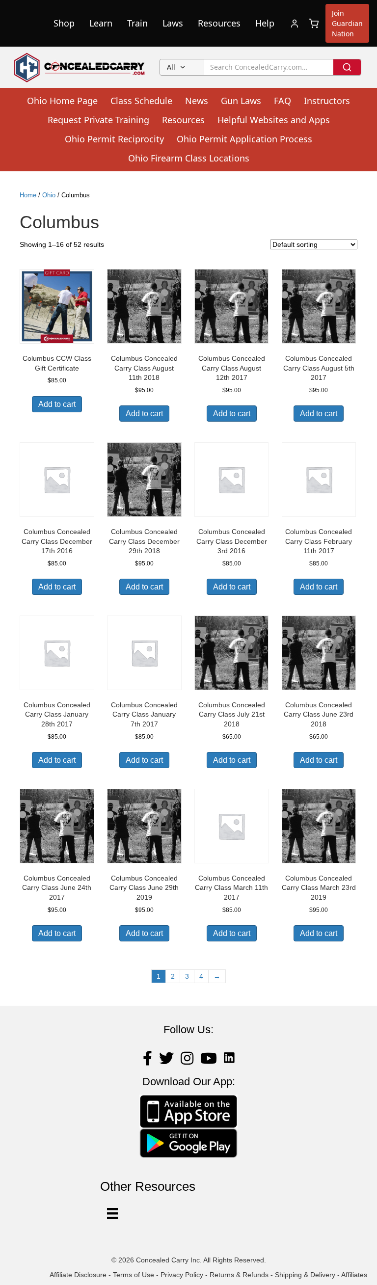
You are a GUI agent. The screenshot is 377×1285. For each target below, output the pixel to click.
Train (137, 23)
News (196, 101)
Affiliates (354, 1275)
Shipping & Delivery (305, 1275)
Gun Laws (241, 101)
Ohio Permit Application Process (244, 139)
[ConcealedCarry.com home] (80, 67)
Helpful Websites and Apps (273, 120)
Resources (219, 23)
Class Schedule (141, 101)
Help (264, 23)
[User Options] (112, 1213)
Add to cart (57, 404)
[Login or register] (294, 23)
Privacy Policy (182, 1275)
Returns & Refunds (239, 1275)
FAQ (282, 101)
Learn (100, 23)
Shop (64, 23)
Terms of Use (133, 1275)
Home (28, 195)
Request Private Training (98, 120)
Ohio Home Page (62, 101)
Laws (172, 23)
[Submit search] (347, 67)
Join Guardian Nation (347, 23)
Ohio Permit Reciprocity (114, 139)
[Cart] (314, 23)
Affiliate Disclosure (78, 1275)
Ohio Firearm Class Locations (188, 158)
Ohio (48, 195)
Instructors (327, 101)
